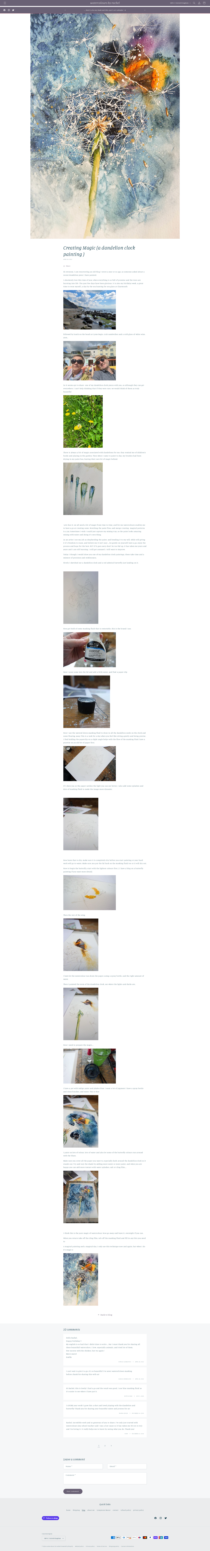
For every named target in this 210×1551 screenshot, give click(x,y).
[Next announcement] (144, 10)
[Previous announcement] (65, 10)
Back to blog (106, 1314)
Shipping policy (114, 1546)
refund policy (126, 1510)
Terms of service (102, 1546)
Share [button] (68, 266)
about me (91, 1510)
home (68, 1510)
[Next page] (111, 1445)
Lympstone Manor (103, 1510)
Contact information (127, 1546)
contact (115, 1510)
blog (83, 1510)
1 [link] (98, 1445)
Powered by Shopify (67, 1546)
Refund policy (79, 1546)
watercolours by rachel (53, 1546)
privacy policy (138, 1510)
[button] (4, 2)
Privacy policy (90, 1546)
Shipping (76, 1510)
